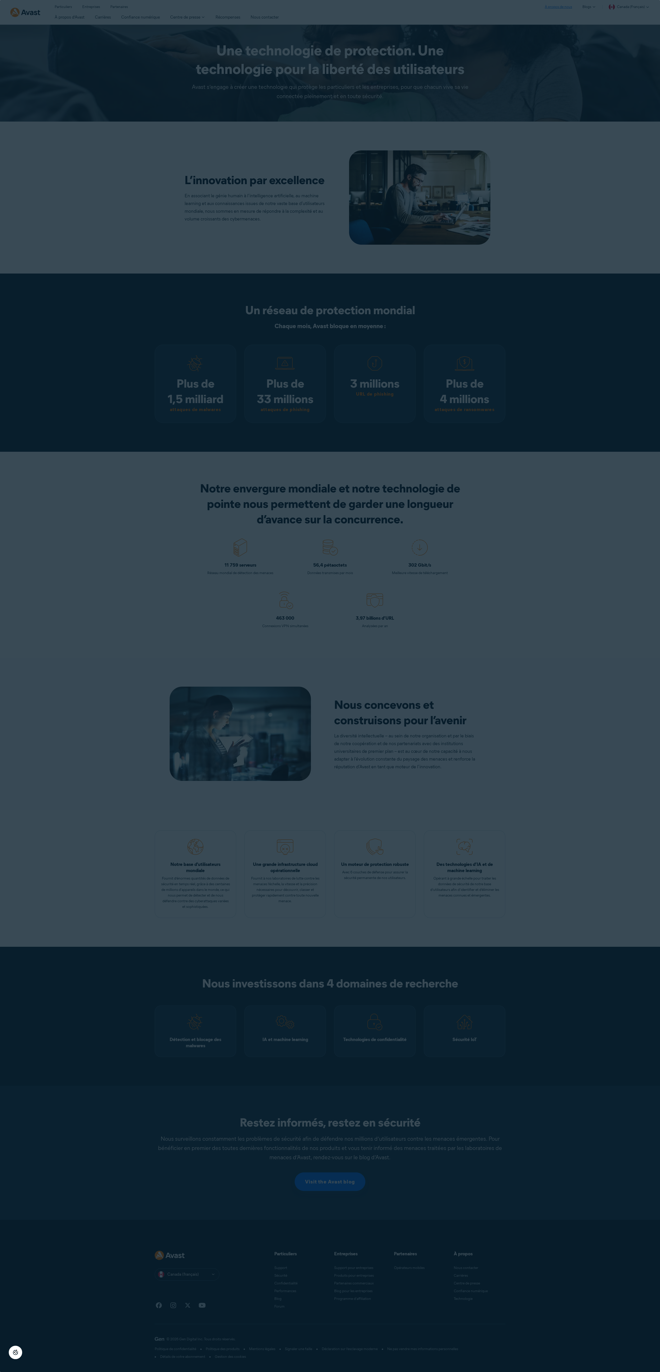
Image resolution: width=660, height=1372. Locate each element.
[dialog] (330, 686)
